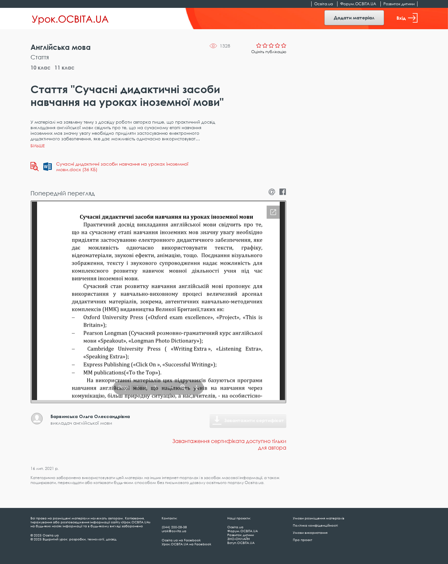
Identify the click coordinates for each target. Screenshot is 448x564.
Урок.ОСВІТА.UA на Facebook (186, 544)
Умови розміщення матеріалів (318, 518)
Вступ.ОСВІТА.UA (241, 543)
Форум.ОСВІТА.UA (358, 3)
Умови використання (310, 532)
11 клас (64, 67)
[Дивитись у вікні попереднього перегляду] (35, 166)
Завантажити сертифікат (254, 420)
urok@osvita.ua (174, 531)
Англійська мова (61, 47)
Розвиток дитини (399, 3)
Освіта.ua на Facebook (181, 540)
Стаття (40, 57)
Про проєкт (302, 540)
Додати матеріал (354, 17)
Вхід (401, 18)
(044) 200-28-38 (174, 527)
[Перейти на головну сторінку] (70, 19)
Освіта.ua (323, 3)
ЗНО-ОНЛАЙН (238, 539)
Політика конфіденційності (315, 525)
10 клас (41, 67)
